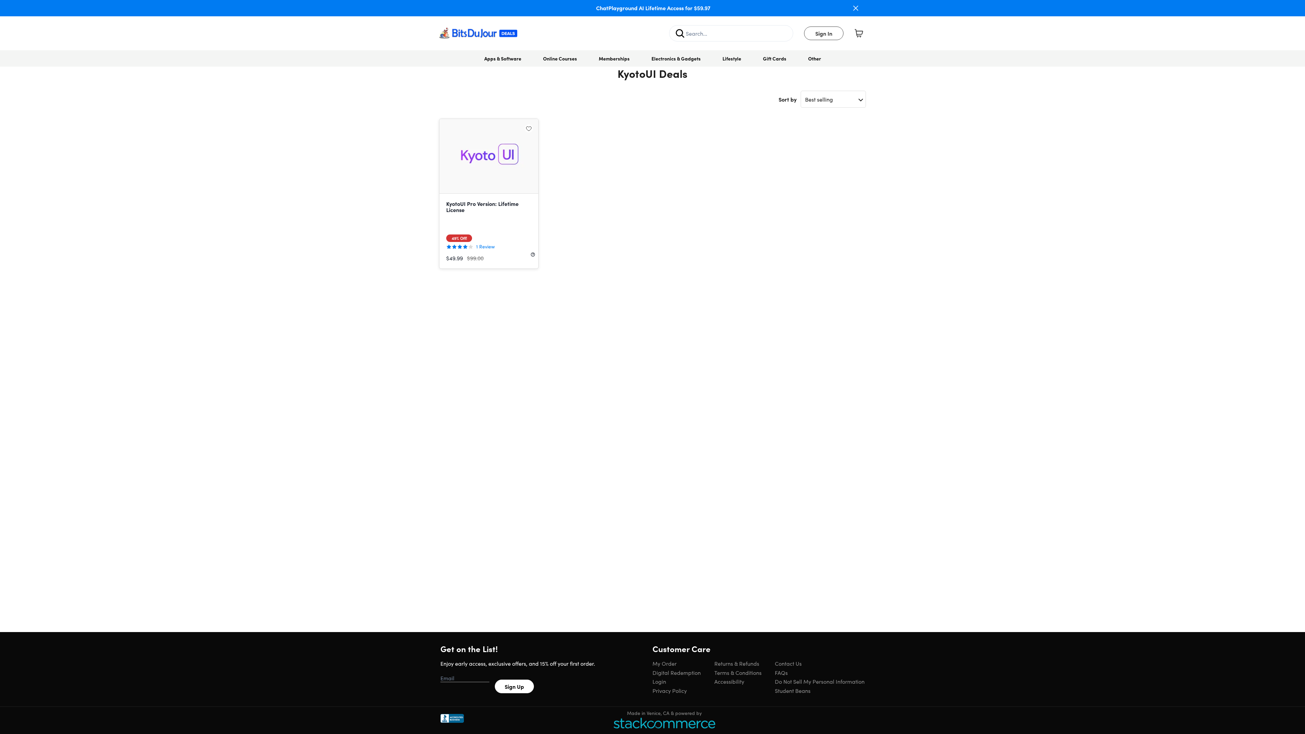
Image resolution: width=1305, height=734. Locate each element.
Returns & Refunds (736, 663)
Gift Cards (774, 58)
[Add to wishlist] (529, 128)
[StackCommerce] (664, 723)
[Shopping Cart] (859, 33)
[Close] (856, 8)
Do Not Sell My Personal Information (820, 681)
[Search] (680, 33)
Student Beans (793, 690)
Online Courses (560, 58)
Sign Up (514, 686)
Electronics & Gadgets (676, 58)
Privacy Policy (669, 690)
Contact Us (788, 663)
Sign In (823, 33)
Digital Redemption (676, 672)
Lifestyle (732, 58)
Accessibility (729, 681)
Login (659, 681)
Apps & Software (502, 58)
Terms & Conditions (738, 672)
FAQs (781, 672)
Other (814, 58)
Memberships (614, 58)
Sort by (788, 99)
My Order (664, 663)
